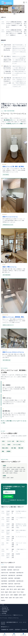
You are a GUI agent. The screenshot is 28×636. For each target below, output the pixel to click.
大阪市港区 (9, 570)
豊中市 (11, 589)
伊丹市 (21, 598)
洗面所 (9, 444)
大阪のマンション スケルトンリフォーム (13, 352)
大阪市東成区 (19, 575)
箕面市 (23, 589)
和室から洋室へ (5, 448)
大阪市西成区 (4, 586)
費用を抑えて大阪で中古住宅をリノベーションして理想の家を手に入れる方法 (7, 69)
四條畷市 (16, 595)
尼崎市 (24, 595)
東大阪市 (3, 589)
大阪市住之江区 (11, 586)
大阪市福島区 (11, 567)
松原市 (17, 598)
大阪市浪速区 (12, 573)
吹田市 (15, 589)
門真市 (22, 592)
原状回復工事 (13, 499)
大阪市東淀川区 (11, 575)
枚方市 (7, 595)
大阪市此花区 (18, 567)
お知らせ (25, 25)
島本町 (14, 592)
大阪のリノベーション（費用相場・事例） (13, 317)
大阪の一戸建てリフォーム (9, 266)
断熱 (3, 451)
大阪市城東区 (17, 578)
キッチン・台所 (11, 441)
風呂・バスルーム (20, 441)
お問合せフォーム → (9, 492)
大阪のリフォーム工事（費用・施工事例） (13, 166)
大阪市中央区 (17, 584)
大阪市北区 (10, 584)
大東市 (11, 595)
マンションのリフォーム (5, 615)
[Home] (6, 2)
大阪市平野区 (4, 584)
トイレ (3, 444)
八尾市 (7, 589)
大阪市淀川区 (13, 555)
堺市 (13, 530)
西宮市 (2, 598)
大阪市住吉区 (13, 525)
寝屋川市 (3, 595)
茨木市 (2, 592)
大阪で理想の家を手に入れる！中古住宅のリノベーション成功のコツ (7, 81)
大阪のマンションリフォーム (10, 216)
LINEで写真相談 (8, 496)
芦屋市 (6, 598)
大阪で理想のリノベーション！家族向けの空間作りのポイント (7, 59)
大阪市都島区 (4, 567)
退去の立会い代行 (20, 499)
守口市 (18, 592)
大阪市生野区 (4, 578)
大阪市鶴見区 (13, 544)
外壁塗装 (8, 451)
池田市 (19, 589)
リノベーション (3, 618)
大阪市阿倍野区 (11, 581)
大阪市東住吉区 (19, 581)
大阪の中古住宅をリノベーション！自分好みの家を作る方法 (7, 47)
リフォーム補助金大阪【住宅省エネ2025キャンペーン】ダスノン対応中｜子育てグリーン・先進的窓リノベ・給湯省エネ (14, 32)
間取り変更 (20, 448)
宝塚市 (10, 598)
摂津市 (10, 592)
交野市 (20, 595)
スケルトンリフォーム (13, 618)
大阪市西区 (3, 570)
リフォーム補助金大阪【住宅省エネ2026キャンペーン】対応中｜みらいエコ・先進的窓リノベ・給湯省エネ (14, 24)
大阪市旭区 (13, 538)
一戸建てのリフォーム (17, 615)
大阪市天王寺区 (4, 573)
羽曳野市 (13, 518)
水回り (3, 441)
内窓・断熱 (13, 448)
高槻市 (6, 592)
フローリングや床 (16, 444)
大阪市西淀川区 (19, 573)
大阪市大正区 (16, 570)
